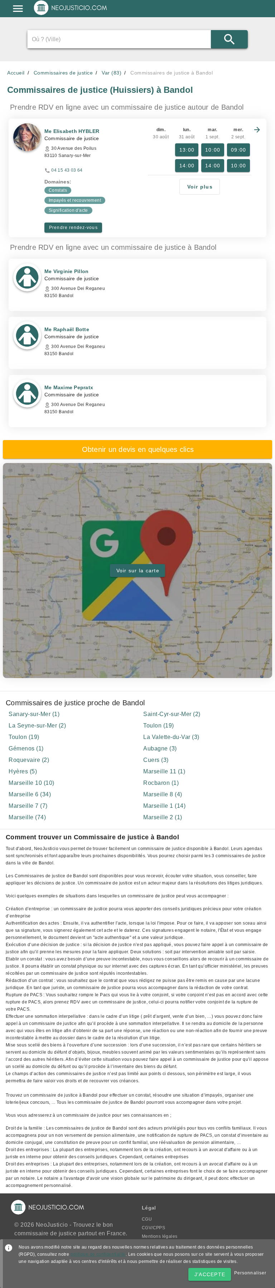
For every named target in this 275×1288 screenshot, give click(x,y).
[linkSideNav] (18, 8)
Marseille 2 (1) (162, 817)
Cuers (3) (156, 760)
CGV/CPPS (153, 1227)
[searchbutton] (229, 39)
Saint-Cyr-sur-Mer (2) (172, 714)
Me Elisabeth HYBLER (72, 131)
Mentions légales (159, 1236)
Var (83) (111, 73)
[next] (257, 129)
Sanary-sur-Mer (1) (34, 714)
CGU (147, 1219)
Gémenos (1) (26, 748)
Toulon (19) (158, 725)
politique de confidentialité (98, 1254)
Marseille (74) (27, 817)
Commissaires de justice (63, 73)
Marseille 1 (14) (164, 806)
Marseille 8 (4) (162, 794)
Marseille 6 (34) (30, 794)
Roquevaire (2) (29, 760)
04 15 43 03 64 (67, 170)
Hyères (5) (23, 771)
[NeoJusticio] (70, 14)
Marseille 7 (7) (28, 806)
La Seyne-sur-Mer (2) (37, 725)
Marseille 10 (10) (31, 783)
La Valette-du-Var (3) (171, 737)
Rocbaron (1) (161, 783)
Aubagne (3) (160, 748)
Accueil (16, 73)
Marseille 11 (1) (164, 771)
